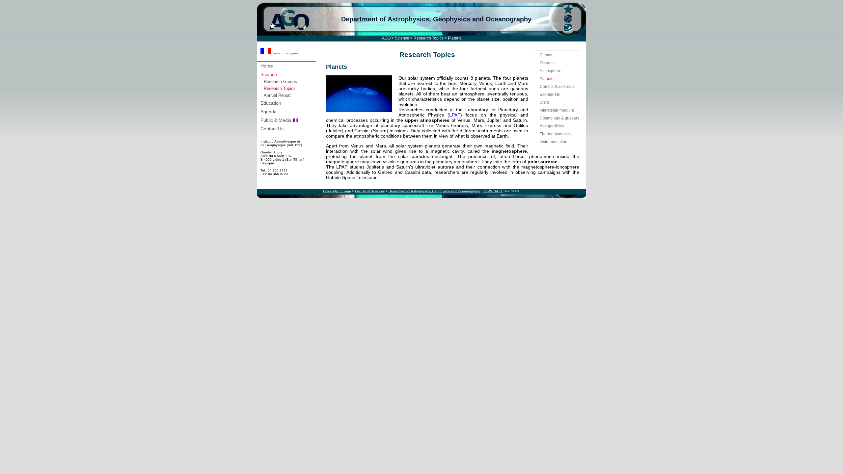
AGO (386, 38)
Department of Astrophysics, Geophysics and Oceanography (436, 19)
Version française (284, 53)
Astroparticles (552, 126)
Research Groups (280, 81)
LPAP (454, 115)
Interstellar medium (557, 110)
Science (402, 38)
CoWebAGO (492, 191)
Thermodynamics (555, 134)
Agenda (268, 111)
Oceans (547, 63)
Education (270, 103)
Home (266, 65)
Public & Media (276, 120)
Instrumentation (553, 142)
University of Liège (337, 191)
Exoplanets (550, 94)
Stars (544, 102)
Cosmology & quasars (559, 118)
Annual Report (277, 95)
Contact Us (272, 128)
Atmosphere (550, 70)
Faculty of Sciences (370, 191)
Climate (547, 55)
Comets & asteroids (557, 86)
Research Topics (429, 38)
